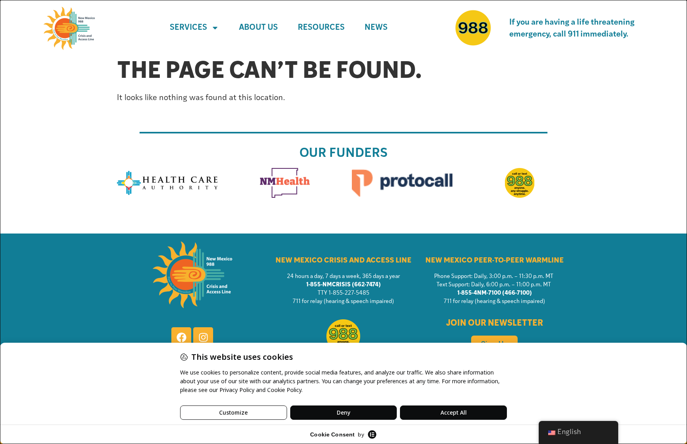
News (376, 28)
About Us (258, 28)
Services (188, 28)
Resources (321, 28)
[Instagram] (203, 337)
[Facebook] (181, 337)
